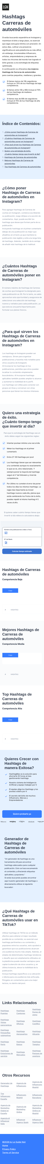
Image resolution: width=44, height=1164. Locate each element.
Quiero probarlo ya (22, 814)
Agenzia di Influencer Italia (5, 1121)
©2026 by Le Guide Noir (14, 1142)
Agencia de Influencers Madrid (37, 1084)
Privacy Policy (9, 1149)
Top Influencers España (5, 1096)
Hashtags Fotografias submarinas (6, 1033)
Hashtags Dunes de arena (36, 1012)
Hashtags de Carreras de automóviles (21, 157)
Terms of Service (10, 1152)
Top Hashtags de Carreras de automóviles (23, 167)
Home (5, 1145)
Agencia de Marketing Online (21, 1109)
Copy (10, 590)
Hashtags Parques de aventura (37, 1053)
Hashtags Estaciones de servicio (7, 1053)
